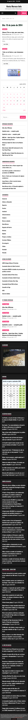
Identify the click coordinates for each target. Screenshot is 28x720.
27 (17, 104)
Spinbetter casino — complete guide (11, 134)
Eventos (4, 208)
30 (4, 107)
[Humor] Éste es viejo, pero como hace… (13, 32)
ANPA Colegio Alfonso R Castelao (10, 263)
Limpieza (4, 218)
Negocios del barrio (7, 227)
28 (20, 104)
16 (4, 101)
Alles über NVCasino (7, 128)
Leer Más (6, 44)
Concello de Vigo (6, 287)
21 (20, 101)
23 (4, 104)
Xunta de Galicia (6, 294)
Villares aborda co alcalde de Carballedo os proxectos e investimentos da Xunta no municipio (12, 554)
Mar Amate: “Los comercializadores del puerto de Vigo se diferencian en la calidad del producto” (13, 427)
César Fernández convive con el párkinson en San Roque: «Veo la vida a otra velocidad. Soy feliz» (13, 583)
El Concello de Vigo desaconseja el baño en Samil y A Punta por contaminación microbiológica (12, 622)
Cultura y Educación (7, 202)
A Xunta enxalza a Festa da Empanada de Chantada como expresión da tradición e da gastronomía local (12, 522)
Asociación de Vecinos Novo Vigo (10, 281)
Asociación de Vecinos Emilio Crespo (11, 278)
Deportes (4, 205)
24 (7, 104)
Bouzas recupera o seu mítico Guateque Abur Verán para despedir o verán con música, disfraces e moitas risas (13, 637)
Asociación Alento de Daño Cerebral (11, 266)
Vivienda (4, 253)
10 (7, 97)
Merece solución (6, 221)
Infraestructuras (6, 215)
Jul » (25, 110)
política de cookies (19, 717)
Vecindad (4, 249)
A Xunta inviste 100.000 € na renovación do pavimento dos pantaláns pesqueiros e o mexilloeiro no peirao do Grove (12, 513)
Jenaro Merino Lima (7, 165)
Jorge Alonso (5, 181)
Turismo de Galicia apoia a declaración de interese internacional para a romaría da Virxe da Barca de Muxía (13, 530)
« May (3, 110)
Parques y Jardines (6, 237)
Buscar (24, 13)
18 (10, 101)
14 (20, 97)
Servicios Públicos (6, 240)
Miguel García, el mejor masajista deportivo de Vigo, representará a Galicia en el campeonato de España (13, 607)
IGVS (3, 290)
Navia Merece (5, 224)
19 (14, 101)
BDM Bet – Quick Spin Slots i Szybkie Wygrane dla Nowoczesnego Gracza (12, 334)
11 (10, 97)
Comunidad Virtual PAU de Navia (10, 284)
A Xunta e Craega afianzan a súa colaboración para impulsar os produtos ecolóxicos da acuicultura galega (13, 495)
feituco (4, 309)
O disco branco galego (7, 602)
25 (10, 104)
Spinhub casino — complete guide (10, 131)
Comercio (4, 199)
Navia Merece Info (14, 6)
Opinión (4, 234)
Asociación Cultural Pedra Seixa (10, 275)
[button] (2, 13)
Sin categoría (5, 243)
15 (24, 97)
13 (17, 97)
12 (14, 97)
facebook (5, 29)
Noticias (4, 230)
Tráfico (3, 246)
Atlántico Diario (6, 414)
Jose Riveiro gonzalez (7, 171)
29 (24, 104)
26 (14, 104)
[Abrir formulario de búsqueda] (15, 13)
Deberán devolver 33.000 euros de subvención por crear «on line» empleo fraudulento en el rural (13, 683)
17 (7, 101)
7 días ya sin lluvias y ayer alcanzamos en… (12, 53)
